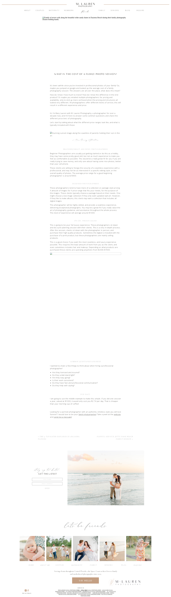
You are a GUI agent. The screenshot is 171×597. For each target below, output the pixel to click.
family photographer (87, 414)
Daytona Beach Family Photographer (79, 592)
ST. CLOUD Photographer (74, 591)
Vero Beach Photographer (100, 592)
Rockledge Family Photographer (68, 590)
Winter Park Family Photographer (89, 594)
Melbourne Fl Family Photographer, (94, 591)
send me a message (63, 417)
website (117, 414)
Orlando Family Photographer (91, 590)
